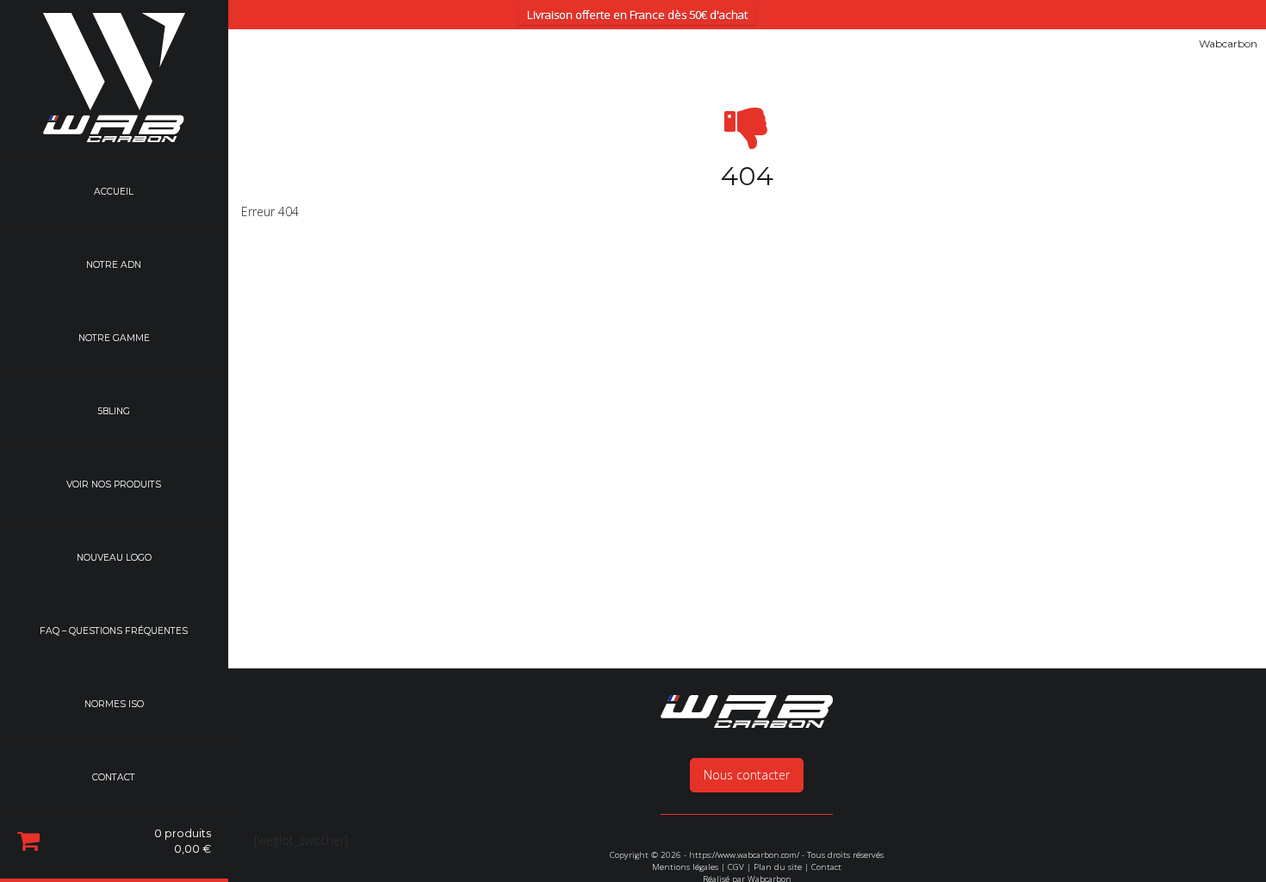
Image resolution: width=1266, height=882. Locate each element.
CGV (736, 867)
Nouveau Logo (114, 559)
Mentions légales (685, 867)
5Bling (113, 413)
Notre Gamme (114, 339)
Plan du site (778, 867)
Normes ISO (114, 706)
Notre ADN (113, 265)
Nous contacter (747, 775)
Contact (113, 780)
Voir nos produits (113, 486)
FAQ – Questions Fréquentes (114, 633)
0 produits (182, 844)
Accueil (113, 191)
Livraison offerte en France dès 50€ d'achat (637, 14)
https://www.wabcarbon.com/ (744, 854)
